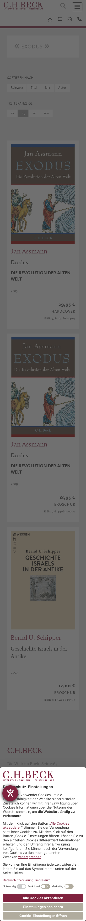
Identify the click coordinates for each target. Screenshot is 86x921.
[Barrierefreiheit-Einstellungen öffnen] (10, 793)
